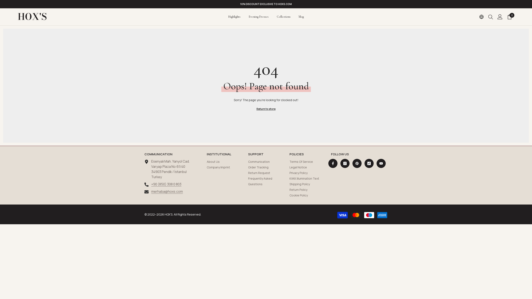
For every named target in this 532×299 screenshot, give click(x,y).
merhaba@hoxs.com (167, 191)
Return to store (266, 109)
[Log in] (500, 16)
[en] (481, 16)
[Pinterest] (357, 163)
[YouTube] (381, 163)
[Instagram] (345, 163)
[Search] (490, 16)
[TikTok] (369, 163)
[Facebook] (332, 163)
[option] (266, 4)
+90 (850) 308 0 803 (166, 184)
